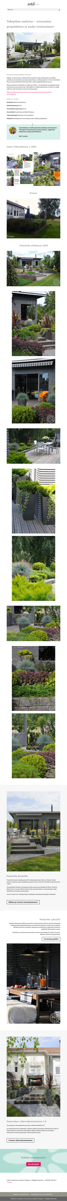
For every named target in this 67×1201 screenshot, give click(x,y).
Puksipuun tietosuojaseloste (21, 1194)
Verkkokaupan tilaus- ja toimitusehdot (42, 1194)
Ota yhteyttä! (33, 1164)
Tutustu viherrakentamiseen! (20, 1140)
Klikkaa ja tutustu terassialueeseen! (23, 902)
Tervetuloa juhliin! (51, 939)
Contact (9, 1182)
